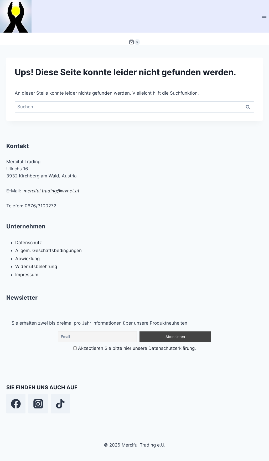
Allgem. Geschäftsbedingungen (48, 250)
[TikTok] (60, 403)
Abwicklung (27, 258)
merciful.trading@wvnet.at (51, 190)
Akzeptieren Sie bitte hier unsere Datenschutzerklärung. (137, 348)
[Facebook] (15, 403)
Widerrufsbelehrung (36, 266)
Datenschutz (28, 242)
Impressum (26, 274)
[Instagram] (38, 403)
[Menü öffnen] (264, 16)
